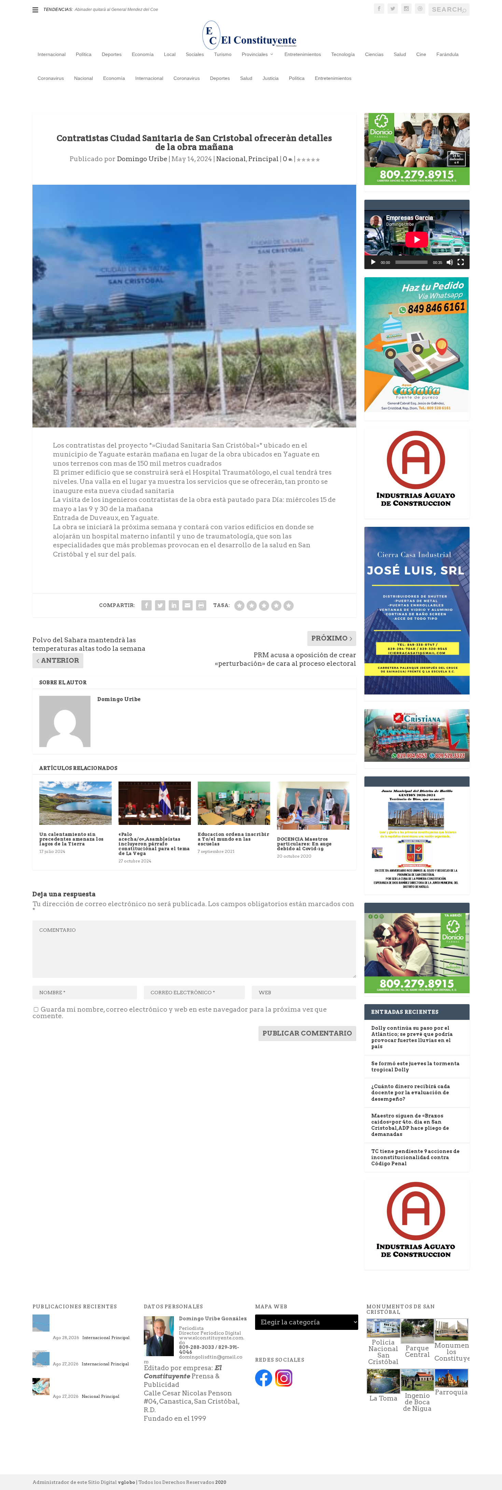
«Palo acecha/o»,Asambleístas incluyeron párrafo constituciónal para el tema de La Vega (154, 843)
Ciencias (374, 54)
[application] (417, 239)
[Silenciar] (449, 262)
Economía (143, 54)
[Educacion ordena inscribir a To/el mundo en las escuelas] (234, 803)
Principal (263, 159)
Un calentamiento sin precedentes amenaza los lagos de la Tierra (71, 839)
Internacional (52, 54)
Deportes (112, 54)
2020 (220, 1482)
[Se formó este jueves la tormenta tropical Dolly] (41, 1358)
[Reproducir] (373, 262)
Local (170, 54)
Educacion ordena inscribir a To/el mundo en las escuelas (233, 839)
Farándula (447, 54)
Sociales (195, 54)
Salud (400, 54)
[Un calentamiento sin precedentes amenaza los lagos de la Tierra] (75, 803)
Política (84, 54)
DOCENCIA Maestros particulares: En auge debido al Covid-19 (304, 844)
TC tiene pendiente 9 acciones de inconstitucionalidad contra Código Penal (415, 1157)
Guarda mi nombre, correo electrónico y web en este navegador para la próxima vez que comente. (179, 1013)
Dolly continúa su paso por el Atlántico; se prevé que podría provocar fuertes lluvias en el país (94, 1325)
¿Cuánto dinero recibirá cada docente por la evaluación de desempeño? (410, 1092)
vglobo (126, 1482)
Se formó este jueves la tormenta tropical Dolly (85, 1356)
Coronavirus (51, 78)
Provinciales (255, 54)
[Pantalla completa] (460, 262)
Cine (421, 54)
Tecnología (343, 54)
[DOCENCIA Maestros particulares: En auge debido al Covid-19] (313, 806)
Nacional (83, 78)
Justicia (271, 78)
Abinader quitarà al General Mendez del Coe (116, 9)
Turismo (223, 54)
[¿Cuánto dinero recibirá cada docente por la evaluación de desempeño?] (41, 1386)
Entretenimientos (302, 54)
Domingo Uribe (142, 159)
